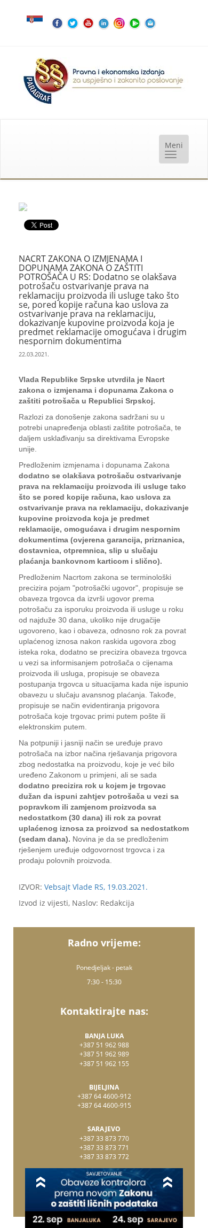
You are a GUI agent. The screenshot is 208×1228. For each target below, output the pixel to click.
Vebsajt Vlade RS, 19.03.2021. (96, 887)
